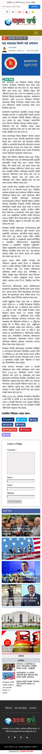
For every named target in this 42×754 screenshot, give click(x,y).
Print (7, 435)
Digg (34, 419)
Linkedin (8, 424)
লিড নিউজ (19, 38)
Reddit (21, 424)
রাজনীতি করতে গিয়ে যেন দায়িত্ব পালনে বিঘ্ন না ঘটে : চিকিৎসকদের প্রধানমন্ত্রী (20, 579)
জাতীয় (13, 38)
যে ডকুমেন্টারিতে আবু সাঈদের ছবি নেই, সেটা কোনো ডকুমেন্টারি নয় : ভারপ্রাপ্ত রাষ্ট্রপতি (20, 601)
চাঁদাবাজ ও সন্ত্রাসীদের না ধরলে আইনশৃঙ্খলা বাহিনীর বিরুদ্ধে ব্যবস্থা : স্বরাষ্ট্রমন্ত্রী (19, 531)
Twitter (22, 419)
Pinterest (26, 430)
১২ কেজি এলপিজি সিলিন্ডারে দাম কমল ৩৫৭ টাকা (20, 648)
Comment (12, 450)
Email (10, 485)
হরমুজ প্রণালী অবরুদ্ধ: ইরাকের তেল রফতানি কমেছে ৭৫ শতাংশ (27, 683)
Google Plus (11, 430)
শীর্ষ (25, 38)
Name (10, 477)
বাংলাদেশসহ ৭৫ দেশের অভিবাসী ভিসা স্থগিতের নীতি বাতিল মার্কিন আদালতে (20, 556)
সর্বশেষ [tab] (21, 656)
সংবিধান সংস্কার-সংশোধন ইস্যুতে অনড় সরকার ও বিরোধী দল (20, 625)
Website (10, 493)
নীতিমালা (8, 708)
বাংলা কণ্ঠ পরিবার (21, 708)
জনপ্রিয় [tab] (21, 660)
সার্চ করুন (34, 7)
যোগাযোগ (32, 708)
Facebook (8, 419)
